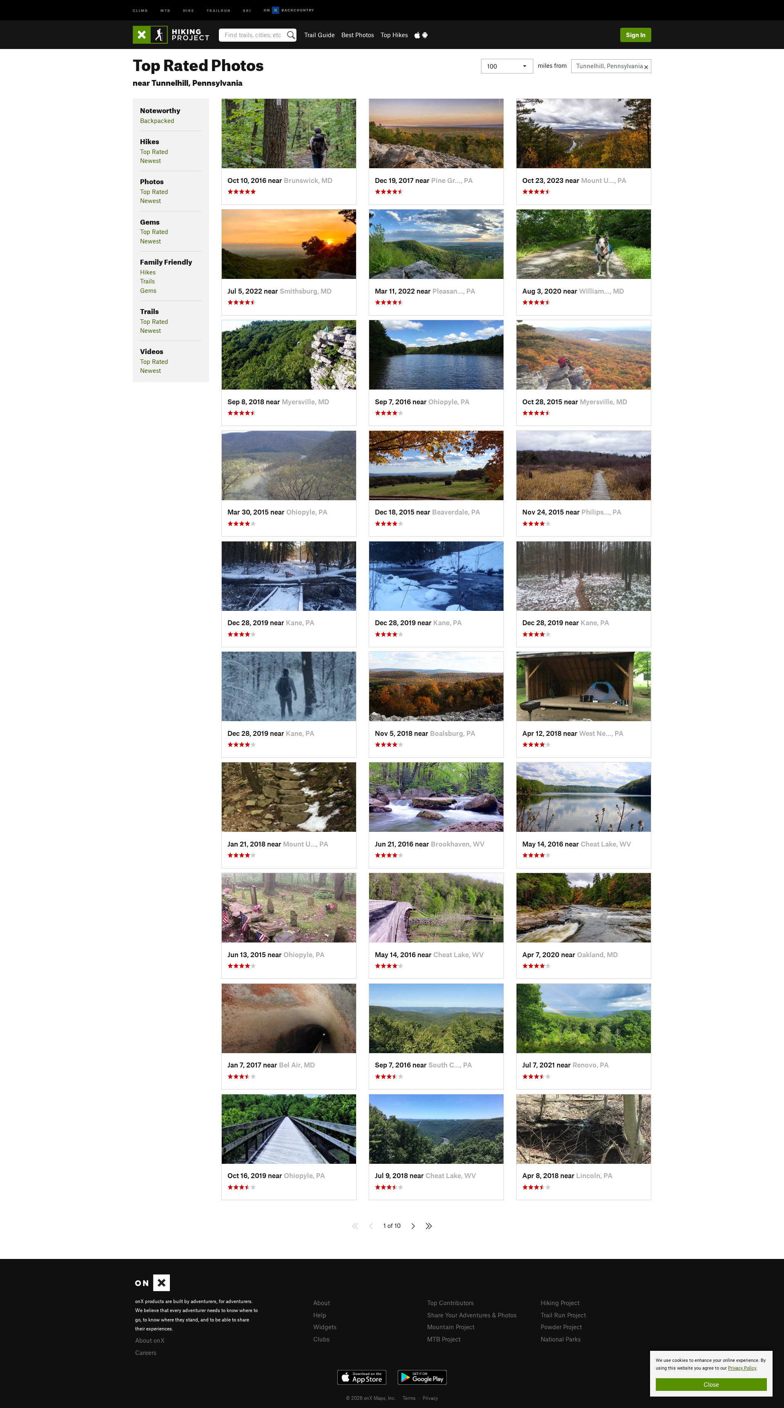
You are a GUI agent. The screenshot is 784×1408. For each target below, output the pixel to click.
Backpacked (157, 120)
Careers (145, 1352)
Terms (409, 1398)
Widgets (324, 1326)
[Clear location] (646, 66)
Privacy (430, 1398)
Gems (148, 290)
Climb (140, 10)
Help (319, 1315)
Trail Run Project (563, 1315)
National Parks (561, 1339)
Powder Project (561, 1326)
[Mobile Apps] (421, 34)
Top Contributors (450, 1302)
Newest (150, 160)
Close (711, 1384)
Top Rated (154, 151)
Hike (188, 10)
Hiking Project (560, 1302)
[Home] (175, 35)
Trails (147, 281)
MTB (165, 10)
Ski (247, 10)
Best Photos (357, 34)
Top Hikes (394, 34)
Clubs (321, 1339)
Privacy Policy (742, 1368)
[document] (711, 1374)
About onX (150, 1340)
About (321, 1302)
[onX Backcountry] (289, 10)
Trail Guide (319, 34)
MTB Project (444, 1339)
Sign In (636, 34)
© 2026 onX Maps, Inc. (371, 1398)
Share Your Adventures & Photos (472, 1315)
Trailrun (219, 10)
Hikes (148, 272)
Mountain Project (450, 1326)
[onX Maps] (152, 1288)
